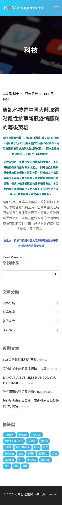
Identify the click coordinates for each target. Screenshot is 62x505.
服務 (20, 453)
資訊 (7, 466)
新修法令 (9, 321)
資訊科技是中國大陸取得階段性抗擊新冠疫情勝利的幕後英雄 (31, 118)
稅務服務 (32, 460)
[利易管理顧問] (24, 8)
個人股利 (36, 434)
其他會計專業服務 (14, 441)
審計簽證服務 (23, 447)
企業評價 (23, 434)
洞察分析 (31, 94)
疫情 (54, 453)
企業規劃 (9, 434)
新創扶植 (9, 453)
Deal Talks (9, 330)
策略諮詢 (45, 460)
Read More (10, 257)
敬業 (45, 447)
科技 (20, 460)
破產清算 (9, 460)
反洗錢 (44, 441)
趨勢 (16, 466)
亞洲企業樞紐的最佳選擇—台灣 (24, 368)
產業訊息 (9, 312)
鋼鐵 (25, 466)
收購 (36, 447)
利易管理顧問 (23, 494)
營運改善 (43, 453)
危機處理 (32, 441)
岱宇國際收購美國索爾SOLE (22, 392)
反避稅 (8, 447)
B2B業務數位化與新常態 (20, 359)
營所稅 (30, 453)
